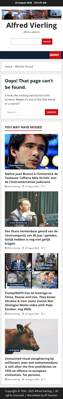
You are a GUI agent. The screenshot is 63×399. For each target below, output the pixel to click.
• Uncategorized (16, 165)
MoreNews (33, 395)
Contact (54, 55)
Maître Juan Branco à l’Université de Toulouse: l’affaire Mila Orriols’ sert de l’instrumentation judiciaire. (31, 178)
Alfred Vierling (31, 25)
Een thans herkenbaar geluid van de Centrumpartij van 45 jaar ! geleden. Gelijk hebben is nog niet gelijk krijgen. (31, 237)
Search (47, 41)
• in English (13, 350)
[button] (3, 55)
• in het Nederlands (17, 222)
